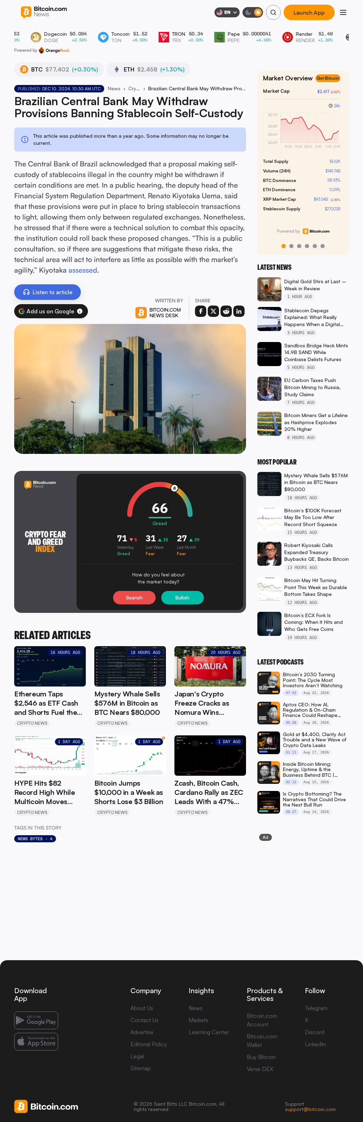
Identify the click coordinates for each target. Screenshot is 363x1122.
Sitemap (140, 1068)
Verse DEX (260, 1068)
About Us (141, 1008)
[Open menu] (343, 12)
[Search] (273, 12)
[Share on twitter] (213, 311)
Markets (198, 1020)
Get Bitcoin (328, 78)
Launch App (309, 12)
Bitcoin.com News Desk (165, 312)
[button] (80, 311)
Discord (314, 1032)
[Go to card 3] (299, 246)
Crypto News (134, 88)
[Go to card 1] (283, 246)
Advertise (141, 1032)
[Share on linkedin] (239, 311)
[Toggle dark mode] (252, 12)
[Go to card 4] (307, 246)
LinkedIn (315, 1044)
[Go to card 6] (322, 246)
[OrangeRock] (54, 50)
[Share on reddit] (226, 311)
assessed (82, 270)
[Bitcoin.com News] (43, 12)
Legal (137, 1056)
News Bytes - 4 (35, 838)
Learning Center (209, 1032)
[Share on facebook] (200, 311)
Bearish (134, 597)
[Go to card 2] (291, 246)
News (114, 88)
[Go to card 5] (315, 246)
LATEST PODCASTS (280, 662)
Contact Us (144, 1020)
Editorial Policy (148, 1044)
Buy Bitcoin (261, 1056)
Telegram (316, 1008)
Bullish (182, 597)
